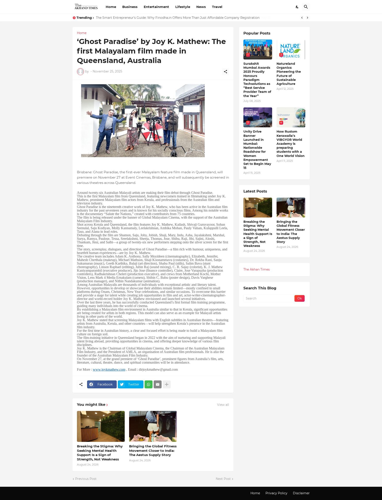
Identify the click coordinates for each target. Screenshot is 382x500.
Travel (217, 7)
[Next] (307, 17)
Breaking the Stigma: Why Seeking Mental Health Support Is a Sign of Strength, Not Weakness (100, 452)
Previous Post (86, 479)
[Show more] (167, 384)
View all (223, 404)
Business (130, 7)
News (201, 7)
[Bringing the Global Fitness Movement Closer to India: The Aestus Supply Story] (153, 426)
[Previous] (302, 17)
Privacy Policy (276, 493)
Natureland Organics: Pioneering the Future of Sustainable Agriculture (289, 74)
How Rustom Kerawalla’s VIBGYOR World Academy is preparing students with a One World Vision (291, 144)
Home (111, 7)
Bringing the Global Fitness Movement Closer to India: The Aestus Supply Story (153, 450)
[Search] (306, 7)
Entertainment (156, 7)
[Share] (225, 71)
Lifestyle (182, 7)
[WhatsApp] (149, 384)
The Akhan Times (256, 269)
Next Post (223, 479)
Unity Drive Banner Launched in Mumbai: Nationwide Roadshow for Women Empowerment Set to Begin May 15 (183, 18)
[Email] (158, 384)
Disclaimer (301, 493)
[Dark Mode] (297, 7)
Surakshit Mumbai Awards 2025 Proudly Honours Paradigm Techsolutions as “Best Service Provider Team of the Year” (257, 80)
